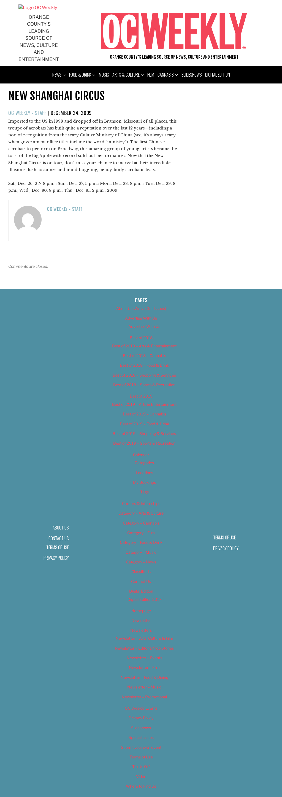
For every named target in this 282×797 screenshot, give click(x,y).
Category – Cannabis (141, 523)
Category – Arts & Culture (141, 513)
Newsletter (141, 620)
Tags (144, 492)
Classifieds (141, 571)
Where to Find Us (141, 786)
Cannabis (166, 74)
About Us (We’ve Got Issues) (141, 308)
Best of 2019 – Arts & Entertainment (144, 404)
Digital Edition (217, 74)
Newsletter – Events (144, 657)
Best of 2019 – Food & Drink (144, 424)
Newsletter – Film (144, 667)
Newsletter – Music (144, 687)
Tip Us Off (141, 766)
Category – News (141, 562)
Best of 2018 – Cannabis (144, 355)
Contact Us (141, 581)
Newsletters (141, 630)
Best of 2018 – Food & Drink (144, 365)
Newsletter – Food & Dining (144, 677)
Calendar (141, 454)
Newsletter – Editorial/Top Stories (144, 648)
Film (150, 74)
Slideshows (191, 74)
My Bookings (144, 482)
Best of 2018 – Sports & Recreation (144, 384)
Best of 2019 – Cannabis (144, 414)
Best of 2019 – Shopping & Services (144, 433)
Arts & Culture (126, 74)
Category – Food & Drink (141, 542)
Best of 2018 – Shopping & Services (144, 375)
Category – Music (141, 552)
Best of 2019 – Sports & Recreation (144, 443)
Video (141, 776)
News (56, 74)
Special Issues (141, 737)
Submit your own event (141, 747)
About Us (61, 527)
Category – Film (141, 532)
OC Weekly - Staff (27, 112)
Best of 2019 (141, 396)
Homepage (141, 610)
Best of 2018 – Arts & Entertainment (144, 346)
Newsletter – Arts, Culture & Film (144, 638)
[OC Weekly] (37, 7)
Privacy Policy (56, 558)
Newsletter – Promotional (144, 697)
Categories (144, 462)
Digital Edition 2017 (144, 599)
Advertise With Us (141, 318)
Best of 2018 (141, 337)
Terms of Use (57, 547)
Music (104, 74)
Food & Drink (80, 74)
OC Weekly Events (141, 708)
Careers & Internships (141, 503)
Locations (144, 472)
